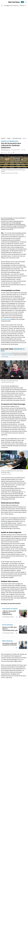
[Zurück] (2, 5)
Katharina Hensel (6, 149)
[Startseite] (14, 2)
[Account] (25, 2)
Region (8, 138)
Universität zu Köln (17, 138)
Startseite (3, 138)
